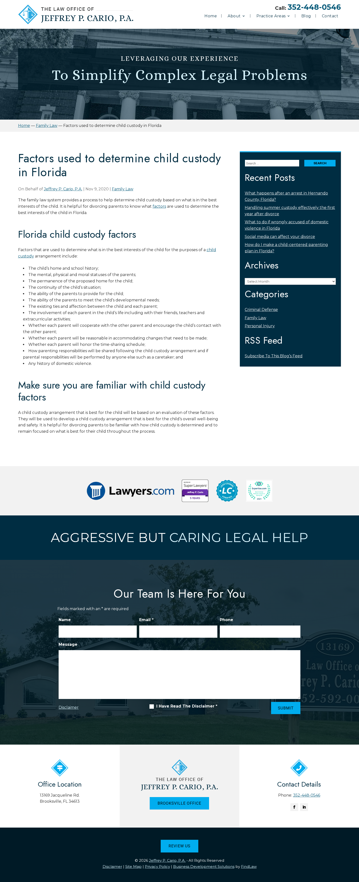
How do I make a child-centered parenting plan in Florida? (286, 247)
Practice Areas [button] (271, 16)
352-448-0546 (314, 7)
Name (65, 619)
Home (210, 16)
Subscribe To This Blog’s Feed (274, 356)
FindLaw (249, 866)
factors (159, 206)
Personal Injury (260, 326)
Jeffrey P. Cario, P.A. (63, 189)
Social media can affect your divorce (280, 236)
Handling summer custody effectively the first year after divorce (290, 210)
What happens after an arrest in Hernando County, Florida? (286, 196)
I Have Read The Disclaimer (186, 706)
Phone (226, 619)
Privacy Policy (157, 866)
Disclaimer (69, 707)
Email (146, 619)
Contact (330, 16)
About (234, 16)
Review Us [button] (179, 846)
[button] (354, 846)
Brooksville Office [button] (179, 803)
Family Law (122, 189)
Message (68, 644)
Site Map (133, 866)
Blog (306, 16)
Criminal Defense (261, 309)
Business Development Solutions (203, 866)
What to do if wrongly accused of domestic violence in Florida (286, 225)
